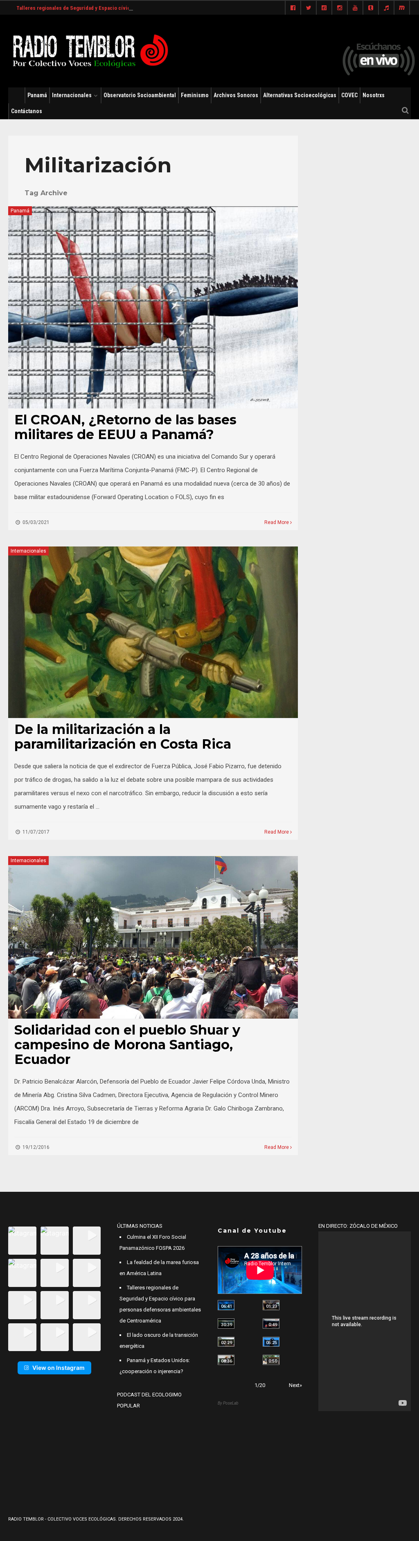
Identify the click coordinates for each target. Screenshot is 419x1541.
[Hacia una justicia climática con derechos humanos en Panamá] (226, 1342)
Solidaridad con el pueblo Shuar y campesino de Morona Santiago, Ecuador (127, 1044)
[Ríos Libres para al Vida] (226, 1323)
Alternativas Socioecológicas (299, 95)
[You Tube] (355, 8)
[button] (22, 1241)
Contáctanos (26, 111)
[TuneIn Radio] (386, 8)
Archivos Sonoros (236, 95)
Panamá (37, 95)
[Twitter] (308, 8)
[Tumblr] (371, 8)
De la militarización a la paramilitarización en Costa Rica (122, 736)
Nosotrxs (374, 95)
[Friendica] (324, 8)
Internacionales (72, 95)
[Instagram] (339, 8)
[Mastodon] (402, 8)
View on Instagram (58, 1367)
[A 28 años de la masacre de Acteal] (226, 1305)
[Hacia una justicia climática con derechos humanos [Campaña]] (271, 1323)
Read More (277, 522)
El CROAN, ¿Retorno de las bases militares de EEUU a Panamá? (125, 427)
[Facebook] (293, 8)
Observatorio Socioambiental (140, 95)
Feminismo (195, 95)
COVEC (349, 95)
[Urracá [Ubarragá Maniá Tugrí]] (271, 1342)
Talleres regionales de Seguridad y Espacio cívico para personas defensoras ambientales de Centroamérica (141, 8)
